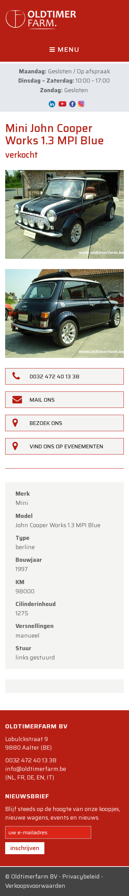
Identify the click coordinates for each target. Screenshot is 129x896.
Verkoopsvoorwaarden (35, 885)
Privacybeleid (81, 876)
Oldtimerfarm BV (34, 876)
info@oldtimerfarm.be (35, 768)
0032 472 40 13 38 (30, 760)
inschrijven (24, 848)
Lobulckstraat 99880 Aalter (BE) (28, 743)
